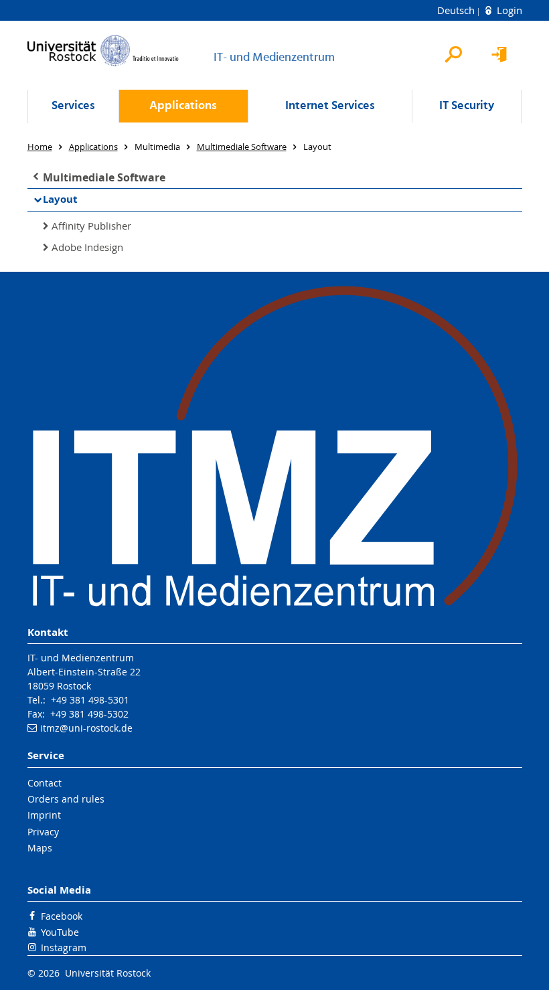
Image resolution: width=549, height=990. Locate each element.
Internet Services (330, 106)
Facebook (61, 916)
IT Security (466, 106)
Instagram (63, 947)
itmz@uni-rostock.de (86, 728)
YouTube (60, 932)
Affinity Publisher (91, 225)
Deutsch (457, 10)
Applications (183, 106)
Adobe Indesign (87, 247)
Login (508, 10)
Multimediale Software (104, 177)
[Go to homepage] (103, 50)
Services (73, 106)
